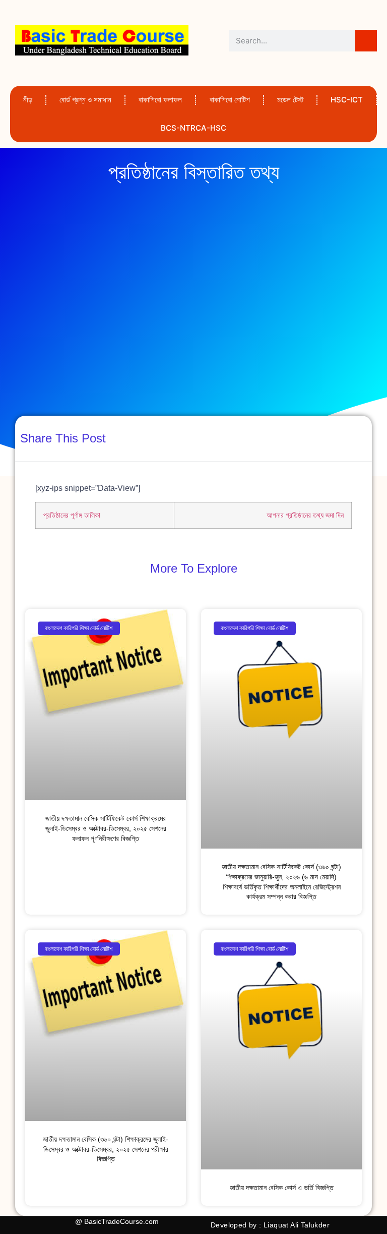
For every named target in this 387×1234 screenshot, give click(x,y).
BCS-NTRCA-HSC (193, 128)
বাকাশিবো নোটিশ (230, 99)
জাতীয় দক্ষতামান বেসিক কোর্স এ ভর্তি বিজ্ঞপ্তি (282, 1188)
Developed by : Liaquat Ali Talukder (270, 1225)
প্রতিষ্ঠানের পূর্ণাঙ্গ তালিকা (71, 515)
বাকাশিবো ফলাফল (160, 99)
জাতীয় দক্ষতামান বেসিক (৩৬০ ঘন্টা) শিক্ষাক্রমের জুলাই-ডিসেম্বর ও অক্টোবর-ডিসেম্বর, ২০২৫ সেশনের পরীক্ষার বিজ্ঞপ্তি (105, 1149)
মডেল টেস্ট (290, 99)
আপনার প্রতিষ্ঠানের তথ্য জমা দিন (305, 515)
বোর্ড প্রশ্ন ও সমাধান (85, 99)
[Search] (366, 40)
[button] (262, 437)
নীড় (27, 99)
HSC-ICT (347, 99)
